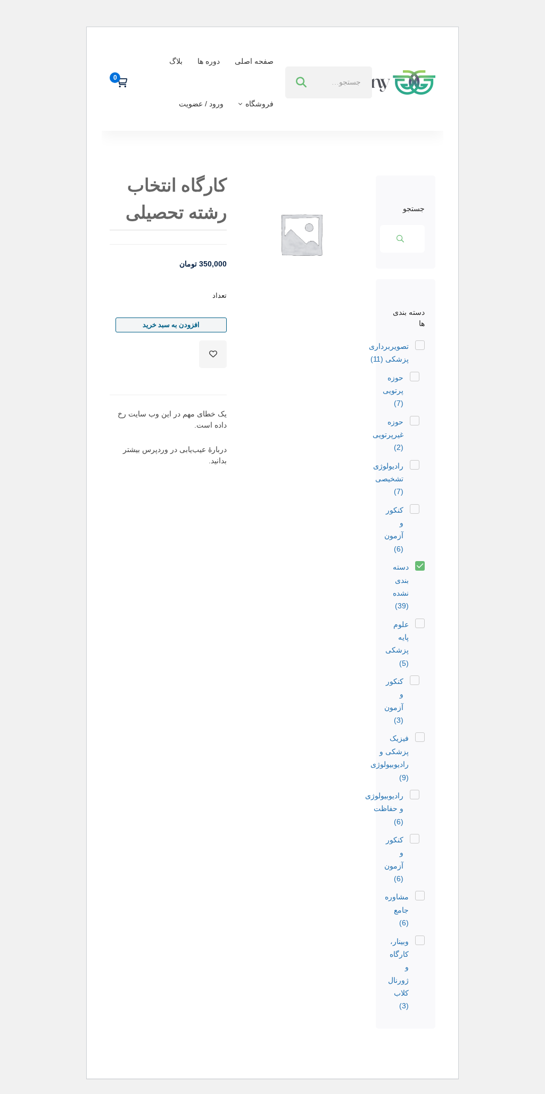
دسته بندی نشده (401, 586)
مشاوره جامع (397, 909)
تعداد (219, 295)
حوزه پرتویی (393, 390)
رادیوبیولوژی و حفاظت (384, 808)
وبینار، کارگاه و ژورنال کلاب (398, 974)
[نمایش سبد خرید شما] (118, 82)
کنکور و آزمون (393, 529)
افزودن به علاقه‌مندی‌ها (213, 354)
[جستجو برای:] (328, 82)
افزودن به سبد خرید (171, 325)
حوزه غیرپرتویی (388, 434)
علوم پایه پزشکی (397, 643)
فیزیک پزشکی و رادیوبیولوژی (389, 757)
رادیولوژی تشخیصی (388, 479)
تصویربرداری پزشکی (389, 352)
